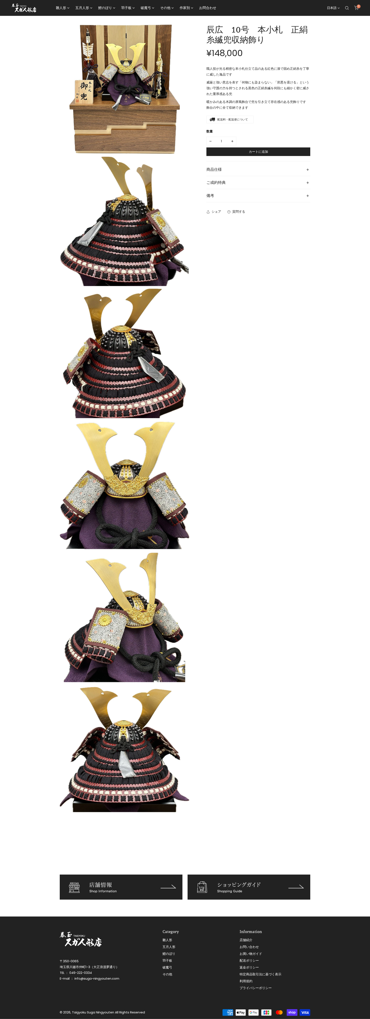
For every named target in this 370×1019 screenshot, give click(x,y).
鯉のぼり (169, 953)
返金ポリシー (249, 967)
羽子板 (167, 960)
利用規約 (246, 981)
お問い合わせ (249, 947)
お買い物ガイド (251, 953)
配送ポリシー (249, 960)
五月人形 (169, 947)
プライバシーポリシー (256, 988)
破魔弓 (167, 967)
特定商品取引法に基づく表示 (260, 974)
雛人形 (167, 940)
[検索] (347, 8)
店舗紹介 (246, 940)
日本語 (332, 8)
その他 (167, 974)
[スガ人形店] (24, 8)
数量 (209, 131)
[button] (356, 8)
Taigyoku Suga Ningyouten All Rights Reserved (108, 1012)
